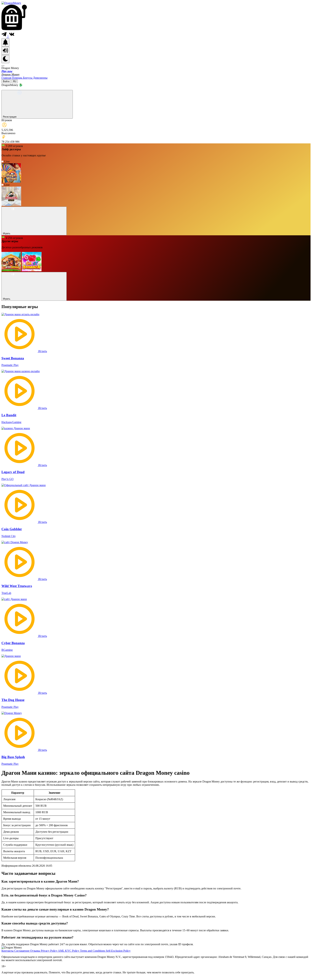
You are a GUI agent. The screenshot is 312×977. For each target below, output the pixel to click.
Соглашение (22, 950)
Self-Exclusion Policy (118, 950)
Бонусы (28, 77)
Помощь (17, 77)
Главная (6, 77)
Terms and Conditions (93, 950)
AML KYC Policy (69, 950)
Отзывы (35, 950)
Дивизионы (40, 77)
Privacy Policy (49, 950)
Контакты (7, 950)
